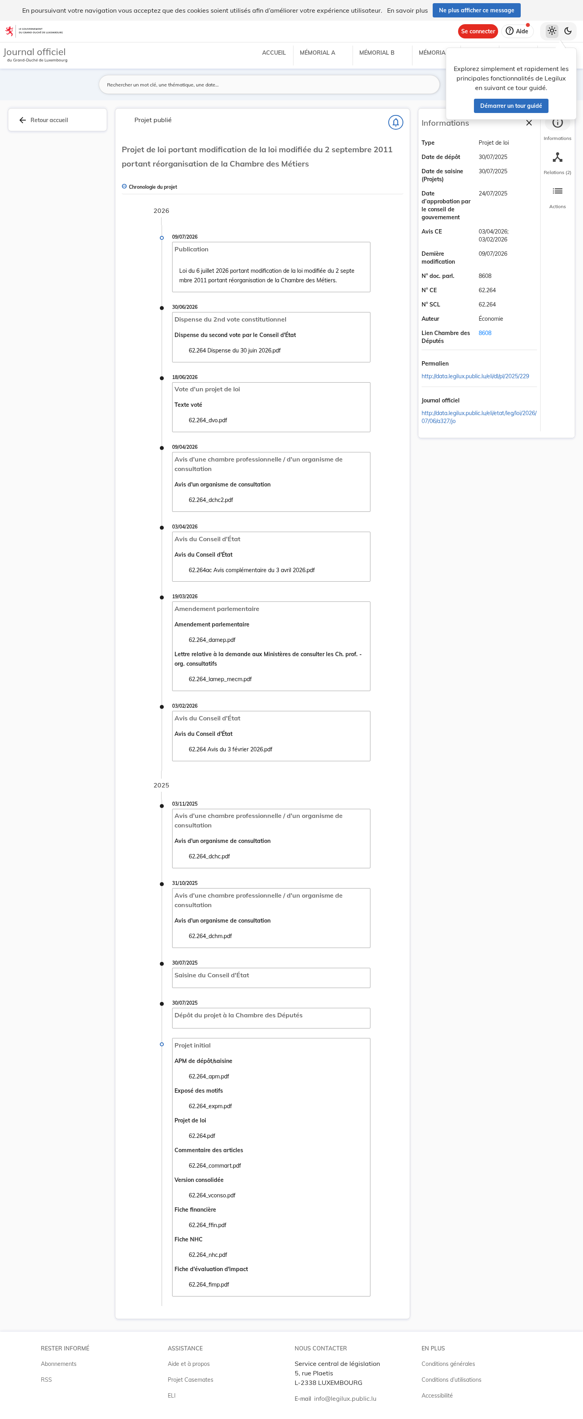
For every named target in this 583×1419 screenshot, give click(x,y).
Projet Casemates (190, 1379)
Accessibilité (437, 1395)
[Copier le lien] (460, 364)
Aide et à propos (189, 1363)
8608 (485, 333)
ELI (172, 1395)
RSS (46, 1379)
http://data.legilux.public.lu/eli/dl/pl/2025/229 (475, 376)
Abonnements (59, 1363)
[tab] (557, 129)
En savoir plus (407, 10)
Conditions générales (448, 1363)
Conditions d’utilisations (451, 1379)
